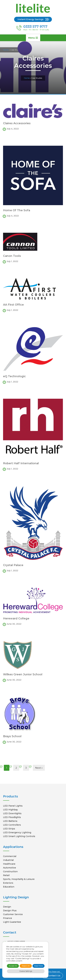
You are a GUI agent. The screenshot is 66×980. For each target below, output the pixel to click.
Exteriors (8, 883)
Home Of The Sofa (16, 210)
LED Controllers (12, 824)
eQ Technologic (14, 376)
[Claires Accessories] (33, 111)
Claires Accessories (17, 123)
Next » (39, 767)
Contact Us (53, 975)
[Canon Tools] (33, 242)
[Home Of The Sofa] (33, 175)
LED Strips (9, 828)
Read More (38, 966)
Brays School (12, 736)
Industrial (8, 860)
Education (8, 886)
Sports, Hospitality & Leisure (19, 879)
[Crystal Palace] (33, 523)
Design (7, 906)
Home (26, 78)
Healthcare (9, 863)
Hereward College (16, 618)
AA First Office (13, 304)
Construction (10, 871)
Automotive (9, 867)
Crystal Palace (13, 565)
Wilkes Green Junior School (22, 674)
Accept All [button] (13, 966)
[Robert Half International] (33, 428)
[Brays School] (33, 714)
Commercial (9, 856)
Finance (7, 918)
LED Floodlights (12, 817)
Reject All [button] (26, 966)
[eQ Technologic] (33, 349)
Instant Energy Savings (30, 19)
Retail (6, 875)
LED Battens (10, 821)
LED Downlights (12, 813)
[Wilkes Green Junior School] (33, 655)
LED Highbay (10, 809)
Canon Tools (12, 256)
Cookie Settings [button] (25, 971)
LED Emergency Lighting (17, 832)
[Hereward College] (33, 600)
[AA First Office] (33, 288)
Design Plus (10, 910)
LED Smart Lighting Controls (19, 836)
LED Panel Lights (13, 805)
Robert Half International (21, 463)
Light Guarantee (12, 922)
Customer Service (13, 914)
